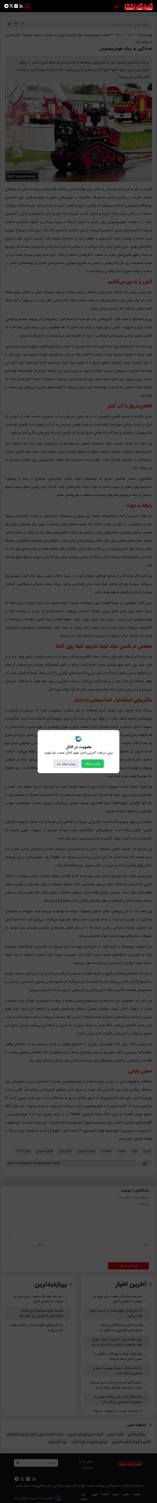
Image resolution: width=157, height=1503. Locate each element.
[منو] (116, 6)
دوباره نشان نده (66, 763)
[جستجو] (28, 6)
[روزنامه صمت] (139, 7)
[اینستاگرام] (16, 6)
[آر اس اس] (21, 6)
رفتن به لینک (92, 763)
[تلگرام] (6, 6)
